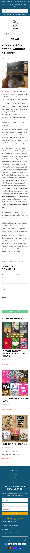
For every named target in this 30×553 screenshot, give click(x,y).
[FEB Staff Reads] (15, 428)
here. (18, 533)
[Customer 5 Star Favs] (15, 383)
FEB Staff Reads (15, 444)
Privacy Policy (15, 482)
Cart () (14, 14)
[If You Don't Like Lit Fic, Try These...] (15, 335)
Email (3, 289)
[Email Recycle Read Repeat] (21, 519)
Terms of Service (15, 479)
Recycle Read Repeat (12, 540)
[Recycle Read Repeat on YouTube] (12, 519)
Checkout (22, 14)
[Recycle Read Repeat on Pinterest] (15, 519)
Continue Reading (7, 364)
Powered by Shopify (21, 540)
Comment (4, 297)
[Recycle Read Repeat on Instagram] (18, 519)
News (15, 39)
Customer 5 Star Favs (15, 400)
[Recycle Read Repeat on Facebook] (8, 519)
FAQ (15, 477)
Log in (6, 14)
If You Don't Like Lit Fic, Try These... (14, 353)
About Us (15, 474)
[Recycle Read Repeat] (15, 24)
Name (3, 281)
